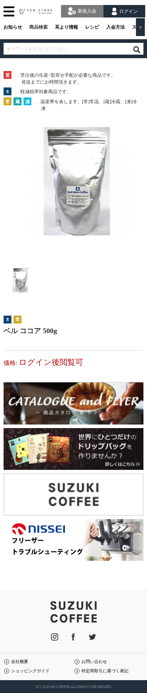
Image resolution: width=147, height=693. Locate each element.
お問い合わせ (94, 661)
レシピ (92, 27)
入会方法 (115, 27)
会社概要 (19, 661)
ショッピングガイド (30, 671)
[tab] (19, 282)
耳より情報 (66, 27)
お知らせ (13, 27)
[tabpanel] (73, 189)
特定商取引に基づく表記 (104, 671)
